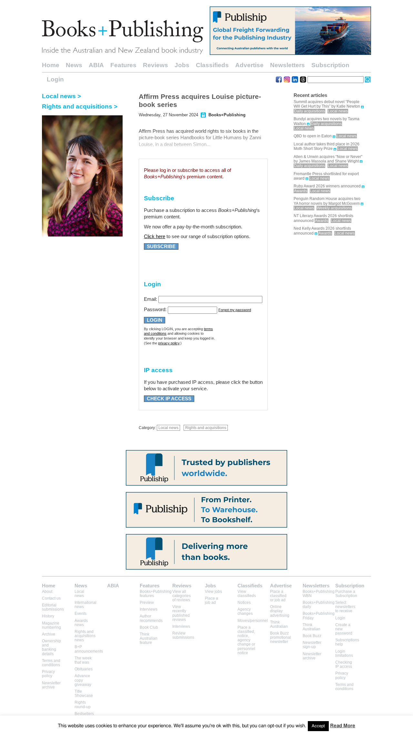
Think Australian (279, 624)
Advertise (249, 65)
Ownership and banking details (51, 647)
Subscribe (161, 246)
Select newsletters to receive (345, 606)
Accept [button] (318, 726)
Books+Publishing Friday (319, 615)
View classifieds (246, 593)
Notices (244, 602)
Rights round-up (83, 704)
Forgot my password (234, 310)
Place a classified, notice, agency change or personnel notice (246, 640)
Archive (48, 634)
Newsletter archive (51, 685)
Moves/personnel (252, 620)
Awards (300, 191)
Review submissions (183, 635)
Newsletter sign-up (312, 644)
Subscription (330, 65)
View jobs (213, 591)
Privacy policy (48, 673)
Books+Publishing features (156, 593)
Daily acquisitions (309, 111)
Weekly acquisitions (334, 208)
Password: (155, 309)
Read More (342, 725)
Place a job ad (211, 600)
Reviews (155, 65)
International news (85, 604)
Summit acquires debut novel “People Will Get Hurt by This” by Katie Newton (327, 104)
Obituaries (84, 669)
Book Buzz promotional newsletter (280, 637)
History (48, 616)
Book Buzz (312, 636)
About (47, 591)
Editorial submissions (53, 607)
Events (80, 613)
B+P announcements (89, 649)
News (74, 65)
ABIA (96, 65)
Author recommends (151, 618)
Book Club (149, 627)
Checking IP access (343, 664)
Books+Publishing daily (319, 604)
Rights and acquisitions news (85, 635)
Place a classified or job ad (278, 595)
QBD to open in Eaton (313, 136)
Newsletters (287, 65)
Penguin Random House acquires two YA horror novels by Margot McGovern (327, 200)
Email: (150, 299)
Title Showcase (84, 693)
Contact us (51, 598)
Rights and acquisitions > (79, 106)
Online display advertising (279, 610)
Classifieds (212, 65)
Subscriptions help (347, 642)
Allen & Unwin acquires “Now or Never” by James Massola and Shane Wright (328, 158)
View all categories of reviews (181, 595)
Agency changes (245, 611)
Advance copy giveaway (83, 680)
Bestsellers (84, 713)
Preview (147, 602)
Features (123, 65)
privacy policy (168, 343)
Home (50, 65)
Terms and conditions (51, 662)
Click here (154, 236)
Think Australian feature (148, 638)
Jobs (182, 65)
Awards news (81, 622)
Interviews (148, 609)
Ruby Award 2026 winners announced (327, 186)
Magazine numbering (51, 625)
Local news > (61, 96)
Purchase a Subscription (346, 593)
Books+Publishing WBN (319, 593)
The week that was (83, 660)
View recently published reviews (181, 613)
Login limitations (344, 653)
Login (55, 79)
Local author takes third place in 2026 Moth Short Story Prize (326, 146)
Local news (168, 427)
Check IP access (169, 398)
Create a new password (343, 629)
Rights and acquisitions (205, 427)
